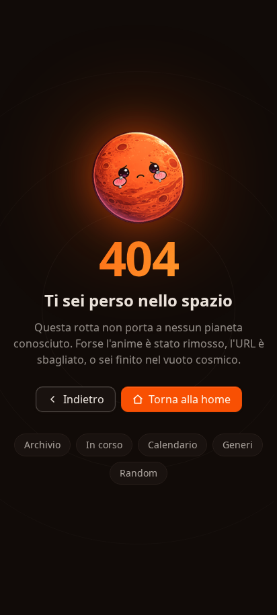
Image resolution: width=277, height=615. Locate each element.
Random (138, 472)
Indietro (83, 399)
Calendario (172, 444)
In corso (104, 444)
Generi (238, 444)
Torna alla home (190, 399)
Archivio (42, 444)
